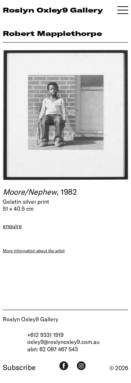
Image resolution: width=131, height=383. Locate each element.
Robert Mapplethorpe (52, 33)
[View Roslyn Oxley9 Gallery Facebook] (63, 365)
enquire (12, 226)
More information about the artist (34, 250)
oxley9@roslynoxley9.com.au (63, 341)
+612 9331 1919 (45, 334)
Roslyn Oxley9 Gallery (30, 319)
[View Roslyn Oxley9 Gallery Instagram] (81, 365)
